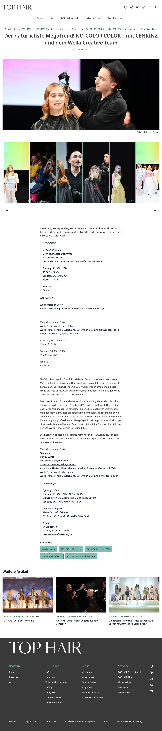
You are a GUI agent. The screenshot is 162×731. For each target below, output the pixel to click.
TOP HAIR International (129, 672)
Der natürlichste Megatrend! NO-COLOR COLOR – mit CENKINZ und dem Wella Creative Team (104, 29)
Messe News (88, 677)
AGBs (106, 721)
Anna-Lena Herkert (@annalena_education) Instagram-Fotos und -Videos (79, 468)
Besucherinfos (89, 682)
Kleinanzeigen (124, 682)
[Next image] (154, 210)
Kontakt (13, 721)
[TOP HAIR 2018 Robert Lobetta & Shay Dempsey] (81, 595)
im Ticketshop (50, 526)
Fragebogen (51, 677)
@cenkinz (45, 452)
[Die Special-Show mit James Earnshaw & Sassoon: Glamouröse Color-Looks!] (134, 595)
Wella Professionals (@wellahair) (57, 325)
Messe (90, 18)
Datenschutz (50, 721)
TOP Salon (67, 18)
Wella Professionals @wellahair (57, 471)
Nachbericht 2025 (90, 692)
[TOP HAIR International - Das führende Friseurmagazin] (45, 648)
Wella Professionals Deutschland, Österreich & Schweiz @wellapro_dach (79, 475)
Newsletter (123, 687)
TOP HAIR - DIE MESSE (34, 29)
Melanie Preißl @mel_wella (54, 460)
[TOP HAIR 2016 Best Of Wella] (28, 595)
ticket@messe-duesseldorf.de (57, 534)
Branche (13, 672)
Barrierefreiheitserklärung (129, 721)
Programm (87, 687)
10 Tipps (49, 687)
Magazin (42, 18)
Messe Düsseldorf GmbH (56, 512)
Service (112, 18)
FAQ (47, 672)
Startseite (11, 29)
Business (13, 677)
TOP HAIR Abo (125, 677)
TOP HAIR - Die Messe (71, 549)
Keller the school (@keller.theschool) (59, 333)
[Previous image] (7, 210)
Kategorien (50, 692)
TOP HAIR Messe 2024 (92, 697)
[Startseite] (17, 7)
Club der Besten (53, 702)
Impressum (30, 721)
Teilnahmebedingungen (56, 682)
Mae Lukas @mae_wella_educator (58, 464)
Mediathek (87, 672)
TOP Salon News (53, 697)
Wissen (12, 682)
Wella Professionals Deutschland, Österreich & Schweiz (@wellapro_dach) (80, 329)
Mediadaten (124, 692)
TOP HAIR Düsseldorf (51, 556)
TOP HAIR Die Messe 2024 (98, 549)
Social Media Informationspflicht (79, 721)
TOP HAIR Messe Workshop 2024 (81, 556)
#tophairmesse (48, 549)
